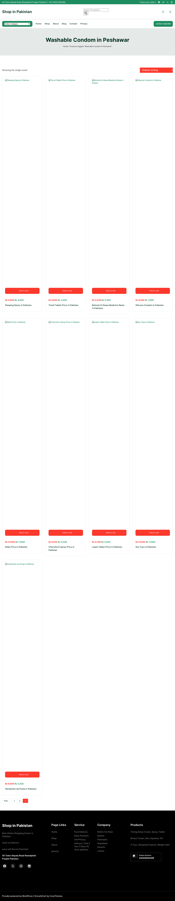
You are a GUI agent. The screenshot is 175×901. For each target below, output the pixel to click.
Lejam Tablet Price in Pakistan (107, 547)
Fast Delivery (81, 832)
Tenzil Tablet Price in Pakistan (63, 305)
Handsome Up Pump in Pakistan (21, 789)
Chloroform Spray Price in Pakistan (61, 548)
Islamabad (102, 843)
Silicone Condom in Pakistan (149, 305)
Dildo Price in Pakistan (16, 547)
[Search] (86, 13)
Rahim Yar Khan (105, 832)
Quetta (100, 835)
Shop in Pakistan (17, 11)
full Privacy (80, 839)
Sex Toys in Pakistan (145, 547)
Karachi (101, 847)
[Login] (163, 11)
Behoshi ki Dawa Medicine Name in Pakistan (108, 307)
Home (38, 23)
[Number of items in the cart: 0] (170, 11)
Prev (6, 801)
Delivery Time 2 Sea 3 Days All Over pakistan (82, 846)
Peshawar (102, 839)
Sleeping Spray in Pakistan (18, 305)
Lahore (100, 851)
